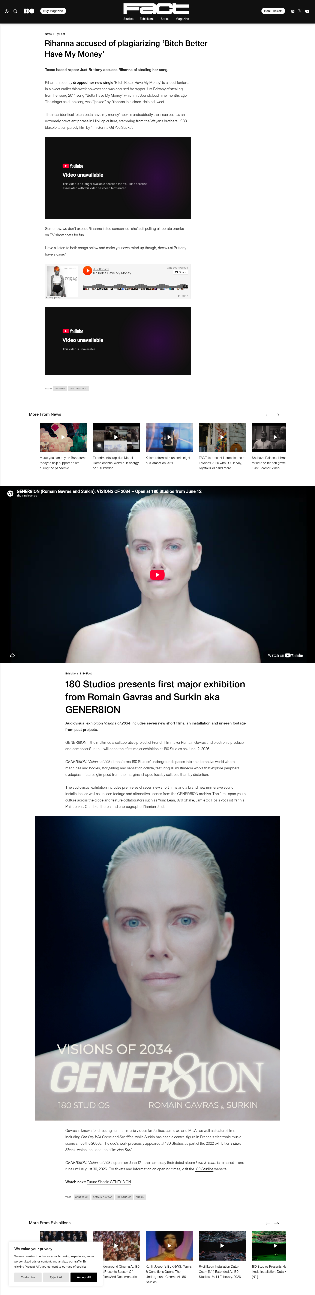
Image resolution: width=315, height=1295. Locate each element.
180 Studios (204, 1168)
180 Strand (29, 11)
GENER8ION (82, 1197)
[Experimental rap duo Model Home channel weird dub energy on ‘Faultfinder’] (116, 437)
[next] (276, 414)
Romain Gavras (102, 1197)
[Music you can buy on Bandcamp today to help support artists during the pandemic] (63, 437)
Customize (28, 1277)
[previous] (267, 414)
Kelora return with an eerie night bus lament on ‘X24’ (168, 460)
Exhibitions (147, 18)
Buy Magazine (53, 11)
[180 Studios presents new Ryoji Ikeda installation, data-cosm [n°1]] (275, 1245)
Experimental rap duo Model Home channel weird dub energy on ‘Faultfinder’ (116, 462)
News (48, 33)
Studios (128, 18)
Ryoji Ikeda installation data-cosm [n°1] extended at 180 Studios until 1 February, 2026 (220, 1271)
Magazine (182, 18)
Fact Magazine (156, 9)
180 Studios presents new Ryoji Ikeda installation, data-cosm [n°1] (274, 1271)
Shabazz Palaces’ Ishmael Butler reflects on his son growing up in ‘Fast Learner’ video (275, 462)
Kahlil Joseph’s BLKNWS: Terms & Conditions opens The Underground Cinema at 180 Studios (169, 1274)
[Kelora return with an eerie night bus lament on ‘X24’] (169, 437)
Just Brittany (79, 388)
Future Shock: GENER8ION (109, 1181)
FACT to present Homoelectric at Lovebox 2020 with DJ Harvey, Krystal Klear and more (222, 462)
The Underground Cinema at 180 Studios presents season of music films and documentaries (116, 1271)
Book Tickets (273, 11)
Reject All (56, 1277)
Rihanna (60, 388)
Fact (62, 33)
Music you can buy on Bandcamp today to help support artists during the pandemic (63, 462)
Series (165, 18)
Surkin (140, 1197)
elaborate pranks (170, 228)
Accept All (84, 1277)
